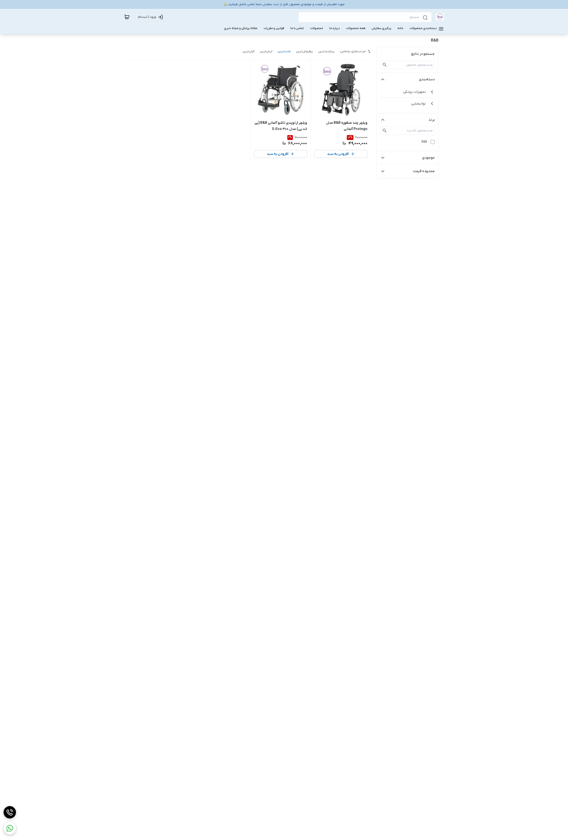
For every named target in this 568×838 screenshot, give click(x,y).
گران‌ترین (248, 51)
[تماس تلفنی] (10, 812)
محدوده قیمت (424, 171)
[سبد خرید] (127, 17)
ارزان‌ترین (266, 51)
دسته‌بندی (427, 79)
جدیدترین (284, 51)
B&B (424, 142)
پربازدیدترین (326, 51)
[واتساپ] (10, 828)
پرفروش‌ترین (304, 51)
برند (431, 120)
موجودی (428, 157)
